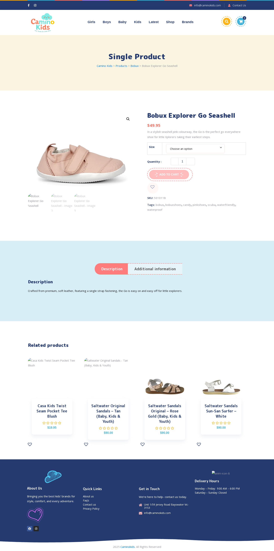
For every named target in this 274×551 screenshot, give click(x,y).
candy (187, 205)
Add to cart (169, 174)
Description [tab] (111, 268)
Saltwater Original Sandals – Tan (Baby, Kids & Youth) (108, 413)
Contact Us (239, 5)
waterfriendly (226, 205)
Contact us (89, 504)
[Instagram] (36, 528)
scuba (212, 205)
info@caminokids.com (207, 5)
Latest (154, 22)
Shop (170, 22)
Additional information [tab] (155, 268)
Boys (107, 22)
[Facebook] (29, 528)
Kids (137, 22)
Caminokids (127, 547)
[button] (128, 119)
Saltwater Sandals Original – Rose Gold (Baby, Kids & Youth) (164, 413)
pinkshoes (199, 205)
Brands (187, 22)
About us (88, 496)
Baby (122, 22)
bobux (160, 205)
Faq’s (86, 500)
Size (152, 147)
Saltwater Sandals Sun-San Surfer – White (221, 411)
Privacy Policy (91, 508)
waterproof (154, 209)
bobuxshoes (173, 205)
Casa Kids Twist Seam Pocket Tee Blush (52, 411)
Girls (91, 22)
